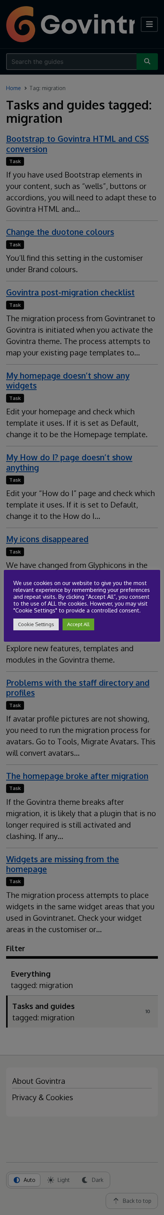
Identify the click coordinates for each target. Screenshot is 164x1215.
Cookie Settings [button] (36, 624)
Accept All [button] (78, 624)
